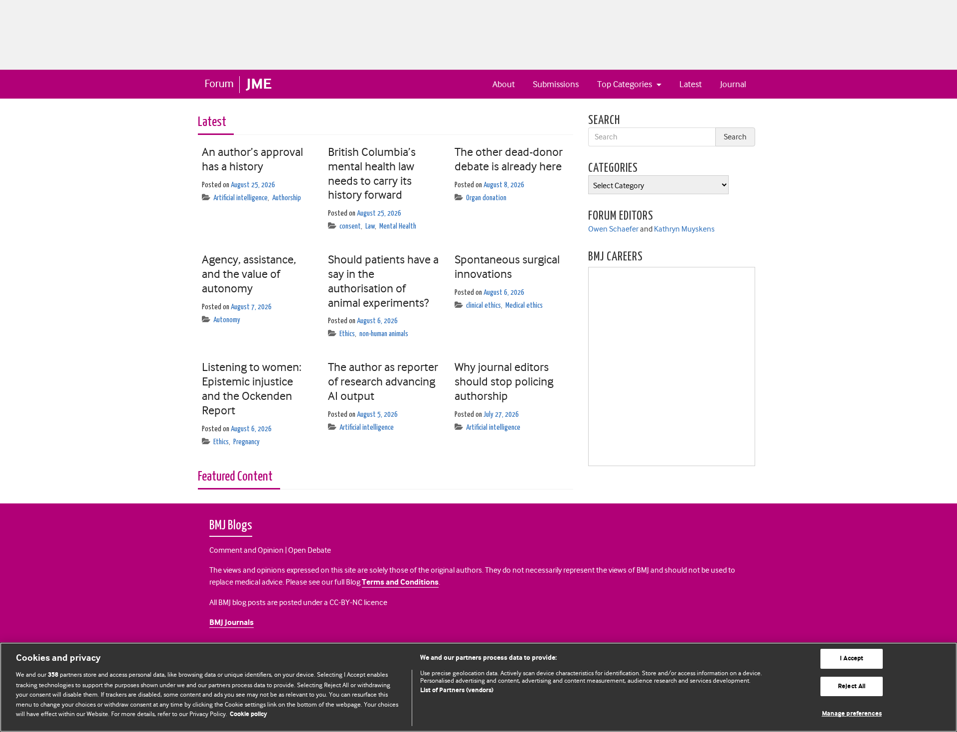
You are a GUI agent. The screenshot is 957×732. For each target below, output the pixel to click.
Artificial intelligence (240, 198)
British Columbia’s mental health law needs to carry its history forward (372, 173)
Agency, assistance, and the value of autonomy (249, 273)
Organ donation (486, 198)
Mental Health (397, 226)
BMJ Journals (231, 622)
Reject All (851, 686)
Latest (690, 84)
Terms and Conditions (400, 582)
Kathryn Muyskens (684, 229)
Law (370, 226)
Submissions (556, 84)
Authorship (286, 198)
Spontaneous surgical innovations (507, 266)
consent (350, 226)
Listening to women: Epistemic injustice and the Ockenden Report (252, 388)
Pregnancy (246, 442)
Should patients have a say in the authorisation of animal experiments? (383, 280)
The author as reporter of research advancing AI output (383, 381)
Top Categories (625, 84)
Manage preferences (852, 714)
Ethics (347, 334)
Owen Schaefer (613, 229)
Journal (733, 84)
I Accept (851, 658)
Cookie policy (248, 714)
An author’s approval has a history (252, 159)
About (503, 84)
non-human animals (383, 334)
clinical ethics (483, 305)
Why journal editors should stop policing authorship (504, 381)
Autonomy (226, 320)
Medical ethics (524, 305)
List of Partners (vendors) (456, 690)
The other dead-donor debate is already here (509, 159)
